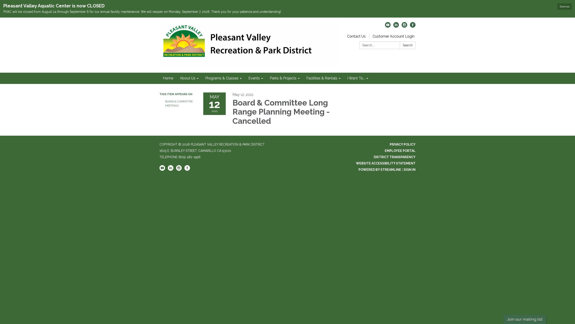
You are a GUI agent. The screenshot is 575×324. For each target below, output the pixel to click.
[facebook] (413, 26)
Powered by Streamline (379, 169)
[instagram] (404, 26)
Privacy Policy (403, 144)
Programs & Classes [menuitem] (222, 78)
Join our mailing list (525, 319)
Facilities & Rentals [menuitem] (321, 78)
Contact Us (356, 36)
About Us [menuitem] (187, 78)
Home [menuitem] (168, 78)
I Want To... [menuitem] (356, 78)
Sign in (410, 169)
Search (408, 45)
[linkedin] (396, 26)
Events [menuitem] (254, 78)
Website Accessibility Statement (386, 163)
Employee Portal (400, 151)
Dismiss (564, 6)
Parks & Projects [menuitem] (283, 78)
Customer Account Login (393, 36)
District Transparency (395, 157)
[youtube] (388, 26)
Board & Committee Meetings (179, 103)
